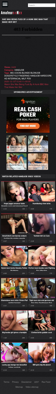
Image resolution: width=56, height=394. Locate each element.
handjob (19, 69)
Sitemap (19, 386)
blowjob (35, 72)
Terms (6, 381)
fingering (24, 75)
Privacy (15, 381)
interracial (14, 78)
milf (24, 78)
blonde (26, 72)
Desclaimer (26, 381)
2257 (36, 381)
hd (5, 78)
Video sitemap (32, 386)
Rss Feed (46, 381)
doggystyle (11, 75)
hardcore (46, 75)
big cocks (15, 72)
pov (29, 78)
